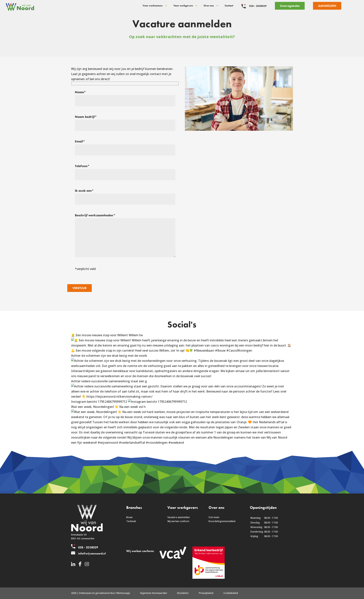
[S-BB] (208, 577)
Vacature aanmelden (178, 517)
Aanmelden (327, 6)
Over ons (209, 5)
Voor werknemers (153, 5)
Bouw (129, 517)
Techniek (131, 521)
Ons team (214, 517)
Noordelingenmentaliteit (222, 521)
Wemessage (123, 593)
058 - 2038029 (88, 547)
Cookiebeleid (231, 593)
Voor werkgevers (183, 5)
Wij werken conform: (140, 551)
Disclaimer (183, 593)
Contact (229, 5)
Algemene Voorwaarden (153, 593)
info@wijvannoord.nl (92, 553)
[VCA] (173, 558)
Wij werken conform (178, 521)
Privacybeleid (206, 593)
